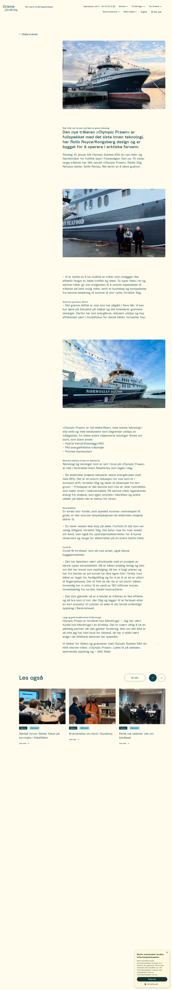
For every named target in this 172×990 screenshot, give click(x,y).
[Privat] (10, 8)
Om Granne (154, 6)
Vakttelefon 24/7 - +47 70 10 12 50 (99, 6)
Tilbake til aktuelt (30, 34)
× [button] (167, 952)
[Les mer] (42, 706)
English (144, 12)
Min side (158, 12)
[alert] (152, 969)
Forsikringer (137, 6)
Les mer (22, 743)
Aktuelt (122, 6)
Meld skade (129, 12)
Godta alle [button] (152, 979)
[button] (152, 984)
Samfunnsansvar (110, 12)
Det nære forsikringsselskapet (39, 7)
